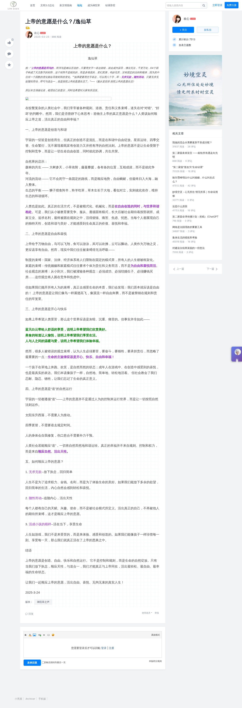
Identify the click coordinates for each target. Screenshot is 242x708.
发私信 (207, 29)
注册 (111, 648)
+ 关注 (183, 29)
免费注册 (232, 5)
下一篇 (211, 268)
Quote (44, 635)
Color (30, 635)
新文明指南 (66, 5)
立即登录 (217, 5)
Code (48, 635)
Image (34, 635)
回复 (30, 613)
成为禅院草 (94, 5)
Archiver (30, 698)
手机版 (42, 698)
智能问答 (237, 358)
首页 (32, 5)
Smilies (53, 635)
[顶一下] (9, 42)
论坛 (79, 5)
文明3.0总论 (47, 5)
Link (39, 635)
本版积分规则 (155, 661)
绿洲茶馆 (110, 5)
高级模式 (155, 634)
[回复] (9, 53)
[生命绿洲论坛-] (15, 5)
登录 (103, 648)
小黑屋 (18, 698)
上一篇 (180, 268)
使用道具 (146, 612)
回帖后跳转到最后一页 (55, 662)
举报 (157, 612)
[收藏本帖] (9, 65)
